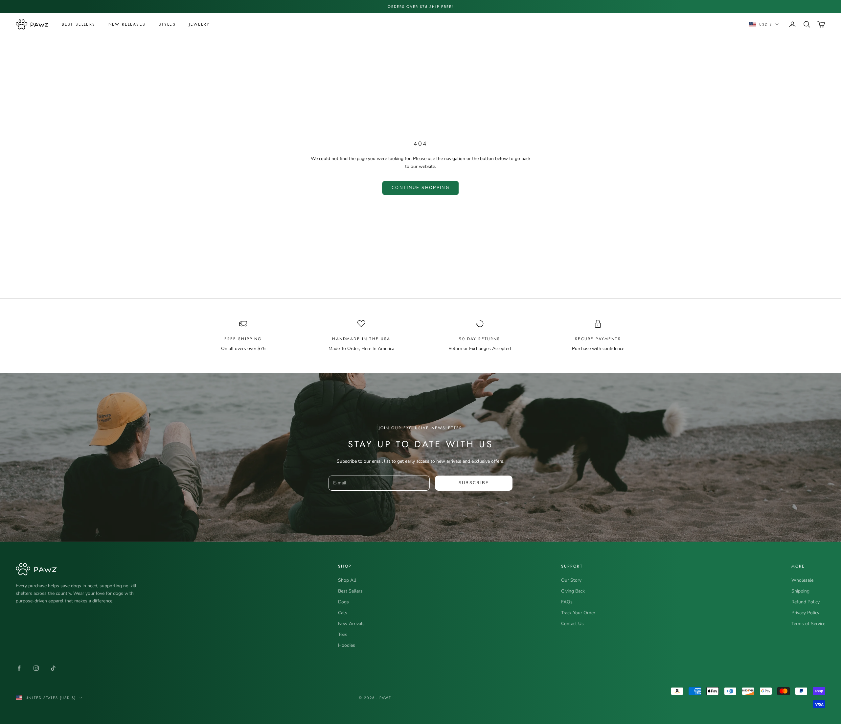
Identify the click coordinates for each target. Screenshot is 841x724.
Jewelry (199, 24)
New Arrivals (351, 623)
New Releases (127, 24)
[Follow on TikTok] (53, 668)
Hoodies (346, 645)
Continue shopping (420, 188)
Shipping (800, 591)
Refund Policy (805, 602)
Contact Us (572, 623)
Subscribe (474, 483)
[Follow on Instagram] (36, 668)
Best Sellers (78, 24)
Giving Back (573, 591)
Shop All (347, 580)
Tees (342, 634)
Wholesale (802, 580)
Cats (342, 613)
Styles (167, 24)
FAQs (567, 602)
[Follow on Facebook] (19, 668)
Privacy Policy (805, 613)
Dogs (343, 602)
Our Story (571, 580)
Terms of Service (808, 623)
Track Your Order (578, 613)
